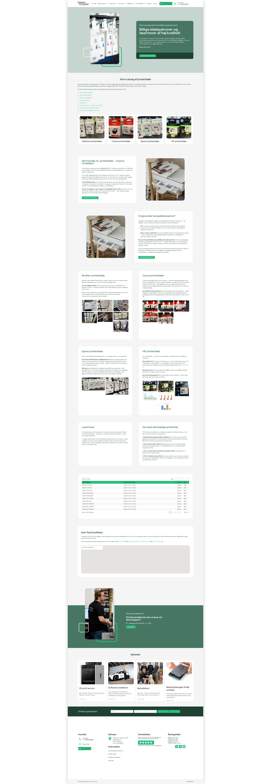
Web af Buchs (190, 781)
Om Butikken (139, 3)
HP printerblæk (84, 100)
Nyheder (111, 760)
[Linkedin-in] (176, 746)
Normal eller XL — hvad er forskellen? (91, 105)
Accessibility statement (115, 751)
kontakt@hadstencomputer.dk (138, 541)
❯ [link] (188, 512)
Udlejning (129, 3)
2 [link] (172, 512)
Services (121, 3)
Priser (155, 3)
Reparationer (102, 3)
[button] (122, 482)
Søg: (172, 479)
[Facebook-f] (180, 746)
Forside (94, 3)
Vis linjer (86, 479)
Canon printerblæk (86, 95)
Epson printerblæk (85, 98)
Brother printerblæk (86, 92)
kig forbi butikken (158, 541)
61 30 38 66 (122, 541)
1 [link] (170, 512)
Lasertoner (83, 103)
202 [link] (185, 512)
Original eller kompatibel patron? (90, 108)
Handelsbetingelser (114, 757)
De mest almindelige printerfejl (89, 110)
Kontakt (149, 3)
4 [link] (177, 512)
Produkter (112, 3)
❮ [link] (167, 512)
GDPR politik (112, 754)
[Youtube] (183, 746)
